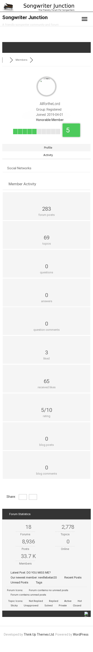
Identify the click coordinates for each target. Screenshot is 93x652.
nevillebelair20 (47, 577)
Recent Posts (72, 577)
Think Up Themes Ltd (39, 634)
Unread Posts (19, 582)
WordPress (80, 634)
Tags (39, 582)
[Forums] (6, 59)
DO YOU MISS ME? (39, 572)
